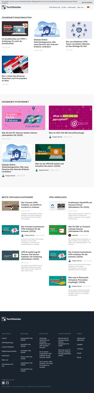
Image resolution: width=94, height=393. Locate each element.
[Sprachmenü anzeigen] (89, 7)
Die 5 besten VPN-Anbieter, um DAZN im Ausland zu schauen (31, 204)
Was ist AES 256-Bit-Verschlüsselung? (66, 133)
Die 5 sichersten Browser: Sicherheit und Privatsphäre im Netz (14, 78)
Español (80, 344)
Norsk (79, 357)
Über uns (80, 7)
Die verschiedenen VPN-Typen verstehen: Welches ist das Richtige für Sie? (78, 44)
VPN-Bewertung (54, 7)
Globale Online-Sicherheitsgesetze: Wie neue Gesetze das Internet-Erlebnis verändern (46, 43)
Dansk (79, 353)
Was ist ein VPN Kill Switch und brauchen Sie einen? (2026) (49, 165)
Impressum (5, 355)
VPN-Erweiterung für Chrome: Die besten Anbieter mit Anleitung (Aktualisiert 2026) (31, 255)
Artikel (64, 7)
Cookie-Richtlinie (8, 347)
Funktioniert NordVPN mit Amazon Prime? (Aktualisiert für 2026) (80, 204)
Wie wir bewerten (87, 2)
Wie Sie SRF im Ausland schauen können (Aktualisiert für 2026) (79, 229)
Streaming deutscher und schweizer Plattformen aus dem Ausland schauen (44, 342)
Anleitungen (72, 7)
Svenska (80, 349)
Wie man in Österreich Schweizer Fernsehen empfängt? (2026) (78, 279)
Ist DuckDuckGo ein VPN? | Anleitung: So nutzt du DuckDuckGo (14, 41)
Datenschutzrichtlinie (9, 351)
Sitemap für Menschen (81, 339)
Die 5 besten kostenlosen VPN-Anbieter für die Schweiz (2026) (32, 229)
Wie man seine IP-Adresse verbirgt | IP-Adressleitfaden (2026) (64, 352)
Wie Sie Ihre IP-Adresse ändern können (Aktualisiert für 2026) (19, 134)
